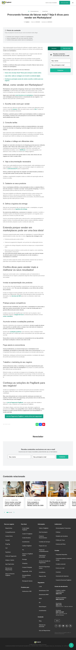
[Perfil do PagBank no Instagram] (59, 625)
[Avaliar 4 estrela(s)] (8, 424)
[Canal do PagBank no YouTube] (63, 625)
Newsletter (54, 48)
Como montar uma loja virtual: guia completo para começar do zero (13, 503)
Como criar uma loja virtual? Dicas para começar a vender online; (23, 72)
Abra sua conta (64, 2)
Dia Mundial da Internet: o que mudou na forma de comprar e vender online (58, 504)
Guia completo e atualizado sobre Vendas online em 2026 (35, 503)
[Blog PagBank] (70, 625)
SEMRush (22, 150)
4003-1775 (59, 593)
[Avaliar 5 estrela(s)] (9, 424)
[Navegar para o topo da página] (71, 645)
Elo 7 (36, 109)
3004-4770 (59, 605)
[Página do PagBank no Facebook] (56, 625)
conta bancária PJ (12, 168)
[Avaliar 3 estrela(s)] (6, 424)
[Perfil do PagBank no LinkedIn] (66, 625)
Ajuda (57, 620)
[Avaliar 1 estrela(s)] (3, 424)
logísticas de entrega (21, 209)
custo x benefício (8, 316)
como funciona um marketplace (24, 95)
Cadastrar (60, 70)
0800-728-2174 (60, 599)
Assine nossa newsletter (51, 2)
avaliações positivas (15, 331)
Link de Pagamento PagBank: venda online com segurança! (24, 416)
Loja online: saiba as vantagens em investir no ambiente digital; (22, 76)
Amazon (15, 109)
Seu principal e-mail (57, 65)
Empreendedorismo (35, 11)
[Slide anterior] (4, 512)
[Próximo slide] (13, 512)
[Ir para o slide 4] (11, 512)
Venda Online (45, 11)
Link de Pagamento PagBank (15, 402)
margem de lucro (19, 314)
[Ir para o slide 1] (7, 512)
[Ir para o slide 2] (9, 512)
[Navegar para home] (28, 11)
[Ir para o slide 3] (10, 512)
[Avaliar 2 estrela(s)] (5, 424)
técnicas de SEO (16, 296)
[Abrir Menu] (72, 2)
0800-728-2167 (60, 612)
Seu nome (54, 61)
